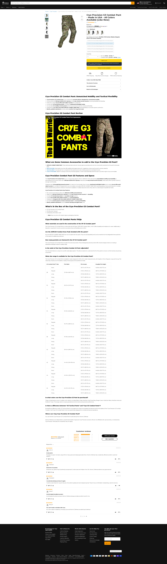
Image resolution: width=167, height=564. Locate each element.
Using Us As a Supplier (50, 534)
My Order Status (93, 533)
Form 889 (47, 539)
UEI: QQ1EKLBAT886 (50, 536)
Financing (92, 538)
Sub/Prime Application (80, 536)
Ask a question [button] (109, 439)
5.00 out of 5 (61, 436)
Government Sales (142, 7)
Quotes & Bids (48, 532)
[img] (49, 448)
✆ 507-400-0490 (153, 7)
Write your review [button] (110, 435)
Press (66, 555)
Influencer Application (80, 534)
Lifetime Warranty (64, 531)
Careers (76, 540)
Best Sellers (22, 7)
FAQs (62, 555)
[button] (91, 22)
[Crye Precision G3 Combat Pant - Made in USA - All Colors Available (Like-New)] (46, 15)
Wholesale (133, 7)
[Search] (132, 3)
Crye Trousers (53, 11)
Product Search (63, 536)
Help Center (92, 531)
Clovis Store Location (65, 540)
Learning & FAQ (93, 534)
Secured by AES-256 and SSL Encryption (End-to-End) (56, 560)
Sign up (107, 543)
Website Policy (63, 534)
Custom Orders (93, 536)
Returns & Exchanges (94, 540)
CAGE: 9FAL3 (71, 556)
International (92, 541)
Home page (47, 556)
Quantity (89, 54)
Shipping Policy (63, 541)
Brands (14, 7)
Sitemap (54, 556)
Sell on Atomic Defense (62, 556)
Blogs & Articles (63, 533)
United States (115, 551)
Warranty (47, 555)
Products (58, 555)
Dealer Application (79, 531)
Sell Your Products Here (80, 533)
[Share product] (82, 16)
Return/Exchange (76, 555)
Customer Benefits (64, 538)
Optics (8, 7)
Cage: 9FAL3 (48, 537)
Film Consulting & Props (80, 538)
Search (82, 555)
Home (46, 11)
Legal (70, 555)
